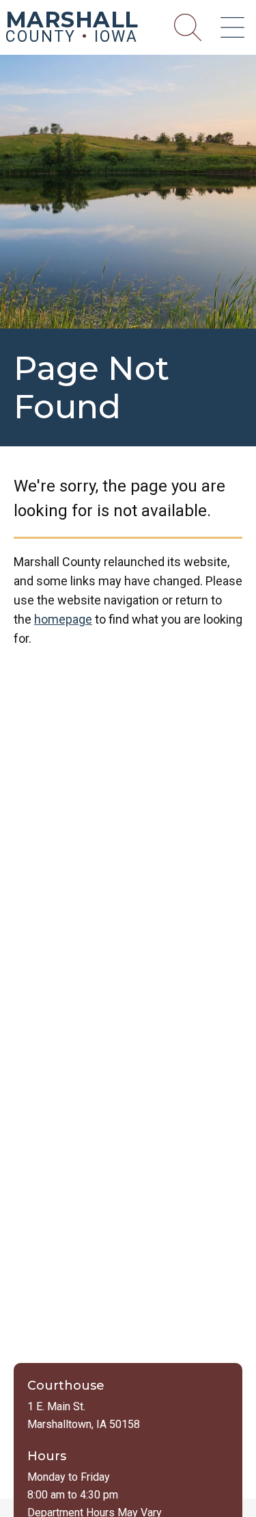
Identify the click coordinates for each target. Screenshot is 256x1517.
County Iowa (72, 29)
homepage (63, 619)
